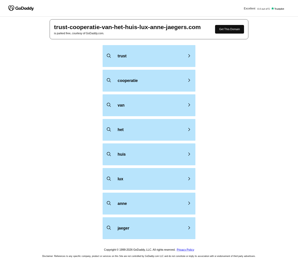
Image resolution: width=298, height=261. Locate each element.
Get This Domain (229, 29)
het (121, 129)
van (121, 105)
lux (120, 179)
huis (122, 154)
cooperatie (128, 80)
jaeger (123, 228)
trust (122, 56)
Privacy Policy (185, 249)
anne (122, 203)
